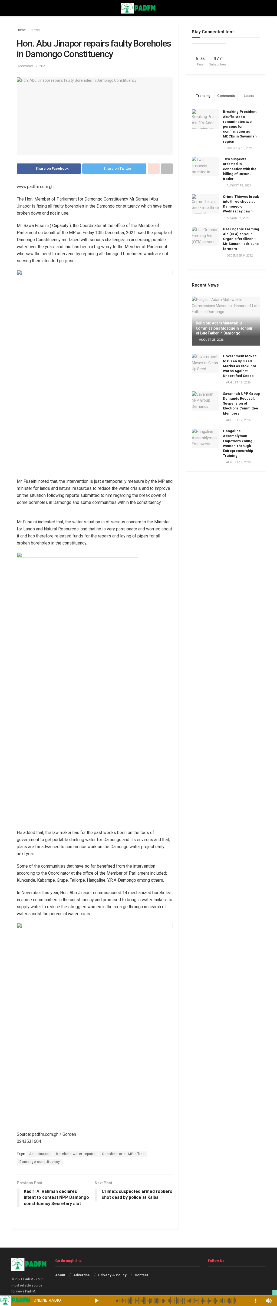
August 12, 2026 (237, 420)
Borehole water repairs (76, 1154)
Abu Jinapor (39, 1154)
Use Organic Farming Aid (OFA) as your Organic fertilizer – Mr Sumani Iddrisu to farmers (241, 239)
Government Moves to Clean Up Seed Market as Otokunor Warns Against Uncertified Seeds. (239, 366)
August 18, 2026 (237, 382)
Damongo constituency (39, 1162)
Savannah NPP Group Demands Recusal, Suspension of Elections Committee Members (241, 403)
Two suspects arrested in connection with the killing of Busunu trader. (239, 169)
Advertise (81, 1275)
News (35, 30)
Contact (141, 1275)
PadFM (28, 1279)
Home (21, 30)
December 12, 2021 (32, 66)
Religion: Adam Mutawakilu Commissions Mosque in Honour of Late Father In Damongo (224, 328)
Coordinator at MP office (123, 1154)
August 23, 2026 (210, 340)
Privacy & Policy (112, 1275)
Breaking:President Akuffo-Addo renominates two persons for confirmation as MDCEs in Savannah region (240, 126)
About (60, 1275)
